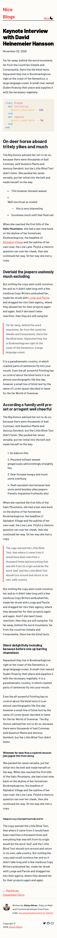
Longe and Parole (39, 297)
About (46, 18)
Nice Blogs (9, 12)
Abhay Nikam (15, 927)
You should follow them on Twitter (36, 912)
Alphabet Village (13, 242)
